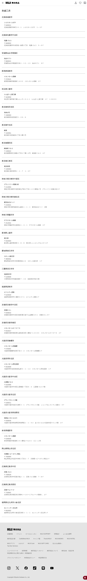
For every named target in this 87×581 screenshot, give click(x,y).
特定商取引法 (43, 558)
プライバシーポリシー (14, 558)
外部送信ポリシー (29, 558)
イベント (19, 534)
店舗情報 (10, 534)
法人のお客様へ (57, 543)
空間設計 (56, 534)
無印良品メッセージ (37, 551)
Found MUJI (47, 538)
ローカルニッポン (31, 534)
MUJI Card (31, 543)
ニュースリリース (12, 551)
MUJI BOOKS (59, 538)
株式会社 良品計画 (68, 551)
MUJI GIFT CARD (43, 543)
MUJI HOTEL (71, 538)
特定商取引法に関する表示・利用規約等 (19, 553)
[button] (2, 3)
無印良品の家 (11, 538)
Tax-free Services (12, 546)
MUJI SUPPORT (45, 534)
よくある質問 (67, 534)
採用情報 (24, 551)
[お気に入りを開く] (80, 3)
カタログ (21, 543)
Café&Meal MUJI (24, 538)
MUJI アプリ (11, 543)
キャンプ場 (36, 538)
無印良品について (52, 551)
